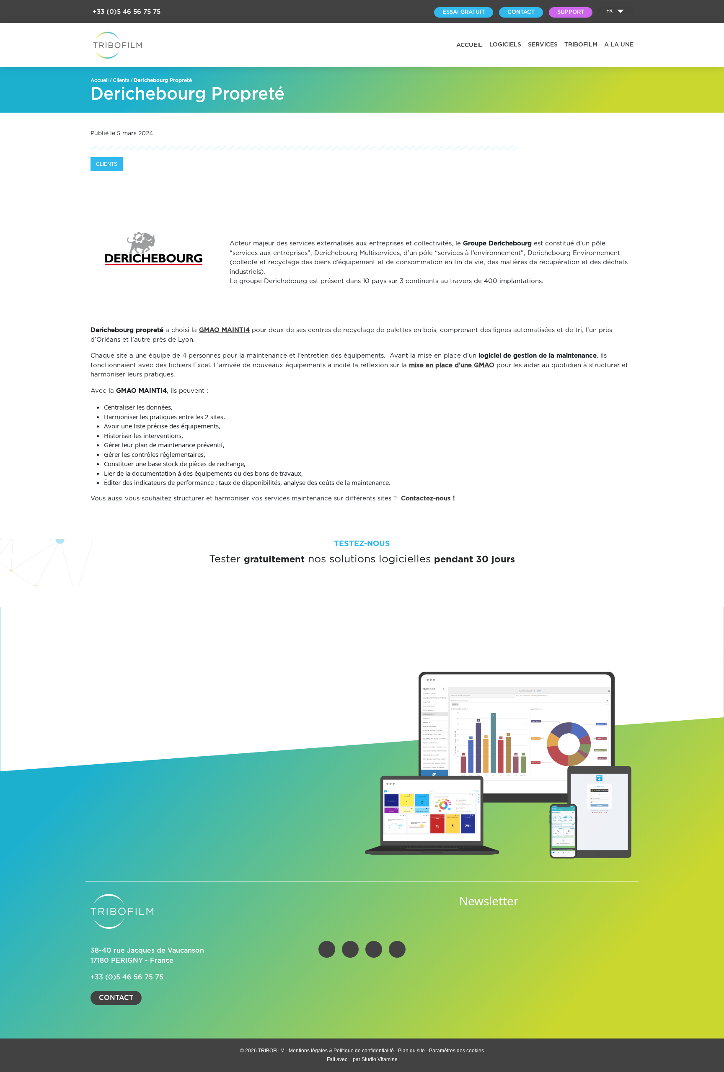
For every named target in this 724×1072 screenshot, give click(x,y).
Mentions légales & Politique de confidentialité (342, 1051)
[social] (326, 949)
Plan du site (411, 1051)
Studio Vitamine (380, 1059)
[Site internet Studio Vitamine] (351, 1059)
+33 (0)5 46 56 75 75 (126, 12)
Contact (116, 998)
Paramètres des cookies (456, 1051)
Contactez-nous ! (429, 498)
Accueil (469, 45)
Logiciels (505, 45)
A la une (619, 45)
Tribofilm (580, 45)
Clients (121, 80)
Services (543, 45)
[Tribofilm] (117, 45)
